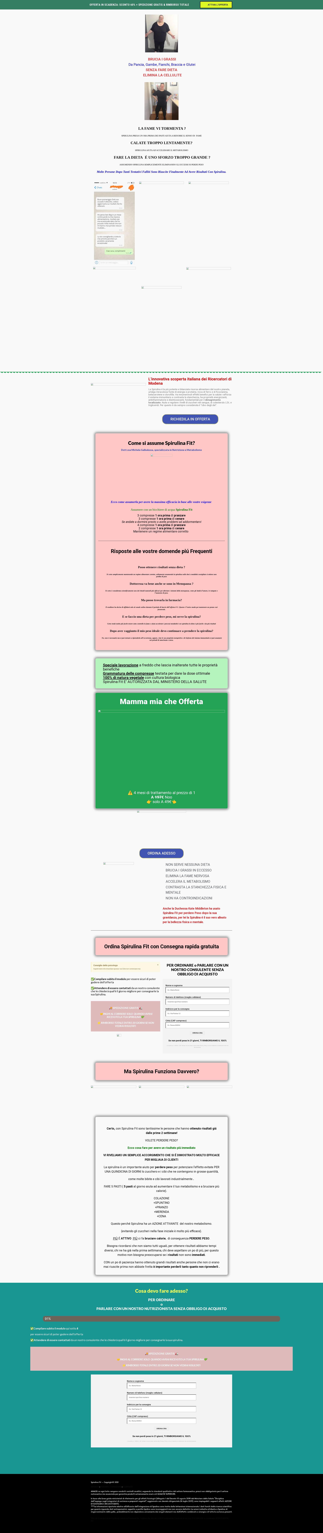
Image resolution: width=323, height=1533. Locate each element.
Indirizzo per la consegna (177, 1009)
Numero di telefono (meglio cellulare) (183, 997)
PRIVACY (94, 1486)
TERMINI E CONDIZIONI (111, 1486)
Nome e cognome (174, 985)
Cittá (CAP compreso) (176, 1020)
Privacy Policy (203, 1045)
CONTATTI (128, 1486)
